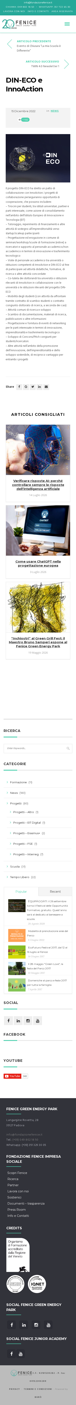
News (55, 110)
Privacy (14, 1389)
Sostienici (14, 1197)
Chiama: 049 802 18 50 (20, 6)
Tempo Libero (19, 877)
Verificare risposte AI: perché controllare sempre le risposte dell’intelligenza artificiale (38, 485)
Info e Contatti (38, 11)
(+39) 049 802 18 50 (25, 1139)
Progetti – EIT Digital (27, 822)
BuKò (38, 1397)
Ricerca (12, 1179)
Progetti (16, 803)
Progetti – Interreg (26, 854)
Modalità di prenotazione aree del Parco (47, 933)
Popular (21, 892)
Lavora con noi (14, 11)
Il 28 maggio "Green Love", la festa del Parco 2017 (45, 966)
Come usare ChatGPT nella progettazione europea (38, 563)
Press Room (16, 1210)
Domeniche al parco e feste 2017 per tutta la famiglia (47, 982)
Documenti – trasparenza (26, 1203)
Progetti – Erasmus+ (26, 833)
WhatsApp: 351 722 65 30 (54, 6)
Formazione (18, 782)
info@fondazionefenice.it (24, 1134)
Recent (55, 892)
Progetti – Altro (23, 812)
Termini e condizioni (38, 1389)
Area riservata (62, 11)
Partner (13, 1185)
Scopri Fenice (17, 1173)
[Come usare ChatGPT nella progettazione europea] (38, 532)
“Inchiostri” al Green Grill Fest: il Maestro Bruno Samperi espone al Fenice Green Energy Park (38, 642)
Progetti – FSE (23, 843)
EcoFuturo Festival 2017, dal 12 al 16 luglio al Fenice (47, 949)
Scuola (15, 866)
